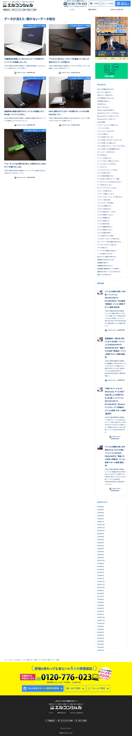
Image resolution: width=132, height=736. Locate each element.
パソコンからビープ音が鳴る (105, 203)
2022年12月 (101, 617)
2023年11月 (101, 584)
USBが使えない (101, 104)
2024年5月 (100, 566)
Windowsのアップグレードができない (108, 113)
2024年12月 (101, 560)
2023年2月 (100, 611)
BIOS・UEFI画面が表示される (105, 89)
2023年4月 (100, 605)
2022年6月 (100, 635)
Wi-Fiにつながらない (103, 107)
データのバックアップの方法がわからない (109, 182)
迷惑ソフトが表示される (104, 274)
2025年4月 (100, 548)
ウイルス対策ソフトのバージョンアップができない (111, 146)
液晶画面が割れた (102, 262)
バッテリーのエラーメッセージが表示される (109, 197)
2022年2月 (100, 647)
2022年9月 (100, 626)
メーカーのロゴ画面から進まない (107, 250)
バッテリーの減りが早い (104, 200)
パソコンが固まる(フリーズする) (106, 212)
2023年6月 (100, 599)
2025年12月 (101, 524)
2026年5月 (100, 510)
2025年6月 (100, 542)
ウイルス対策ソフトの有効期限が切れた (108, 149)
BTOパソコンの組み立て (104, 92)
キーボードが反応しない (104, 158)
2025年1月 (100, 557)
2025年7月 (100, 539)
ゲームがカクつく (102, 167)
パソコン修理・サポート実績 (105, 236)
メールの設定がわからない (105, 253)
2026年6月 (100, 507)
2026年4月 (100, 513)
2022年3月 (100, 644)
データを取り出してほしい (104, 185)
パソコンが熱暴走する (103, 218)
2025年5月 (100, 545)
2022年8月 (100, 629)
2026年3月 (100, 516)
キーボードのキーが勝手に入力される (108, 161)
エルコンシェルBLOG (76, 713)
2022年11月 (101, 620)
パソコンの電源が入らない (104, 230)
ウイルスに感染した (103, 134)
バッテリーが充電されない (104, 191)
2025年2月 (100, 554)
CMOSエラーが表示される (105, 95)
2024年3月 (100, 572)
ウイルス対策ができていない (105, 137)
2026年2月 (100, 519)
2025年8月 (100, 536)
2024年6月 (100, 563)
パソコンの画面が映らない (104, 227)
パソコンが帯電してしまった (105, 215)
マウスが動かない (102, 247)
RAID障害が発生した (103, 101)
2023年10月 (101, 587)
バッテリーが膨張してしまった (105, 194)
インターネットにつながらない (105, 131)
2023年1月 (100, 614)
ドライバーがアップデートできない (107, 188)
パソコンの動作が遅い (103, 224)
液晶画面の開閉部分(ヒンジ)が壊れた (108, 268)
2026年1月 (100, 521)
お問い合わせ (61, 713)
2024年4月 (100, 569)
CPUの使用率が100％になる (105, 98)
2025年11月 (101, 527)
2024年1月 (100, 578)
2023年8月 (100, 593)
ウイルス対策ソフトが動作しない (106, 143)
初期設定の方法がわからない (105, 259)
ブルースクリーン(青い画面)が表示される (109, 242)
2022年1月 (100, 650)
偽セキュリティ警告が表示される (106, 256)
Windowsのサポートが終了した (106, 119)
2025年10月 (101, 530)
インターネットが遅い (103, 128)
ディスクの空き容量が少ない (105, 176)
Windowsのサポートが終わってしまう (108, 116)
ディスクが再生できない (104, 173)
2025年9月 (100, 533)
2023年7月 (100, 596)
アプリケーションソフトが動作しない (107, 125)
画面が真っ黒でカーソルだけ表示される (109, 271)
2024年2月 (100, 575)
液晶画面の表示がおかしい (105, 265)
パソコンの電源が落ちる (104, 233)
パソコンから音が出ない (104, 209)
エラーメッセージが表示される (106, 152)
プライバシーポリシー (66, 728)
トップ (50, 713)
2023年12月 (101, 581)
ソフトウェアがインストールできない (107, 170)
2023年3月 (100, 608)
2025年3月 (100, 551)
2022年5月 (100, 638)
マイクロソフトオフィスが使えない (107, 245)
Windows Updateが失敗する (105, 110)
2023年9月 (100, 590)
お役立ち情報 (101, 122)
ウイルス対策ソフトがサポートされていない (109, 140)
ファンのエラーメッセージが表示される (108, 239)
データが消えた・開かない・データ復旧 (108, 179)
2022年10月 (101, 623)
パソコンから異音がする (104, 206)
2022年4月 (100, 641)
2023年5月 (100, 602)
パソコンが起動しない (103, 221)
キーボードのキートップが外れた (106, 164)
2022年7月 (100, 632)
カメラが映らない (102, 155)
